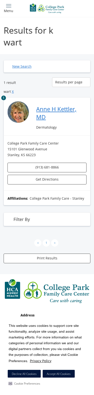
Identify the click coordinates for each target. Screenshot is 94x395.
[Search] (79, 8)
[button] (24, 383)
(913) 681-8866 (47, 167)
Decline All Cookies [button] (24, 374)
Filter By (21, 219)
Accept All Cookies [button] (59, 374)
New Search (22, 66)
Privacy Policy (40, 360)
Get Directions (47, 179)
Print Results (47, 258)
